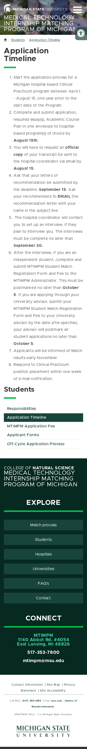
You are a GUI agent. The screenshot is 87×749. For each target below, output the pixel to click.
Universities (43, 569)
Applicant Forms (23, 435)
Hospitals (43, 554)
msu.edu (56, 701)
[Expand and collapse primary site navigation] (77, 10)
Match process (43, 525)
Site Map (53, 684)
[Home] (5, 40)
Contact (43, 598)
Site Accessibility (53, 690)
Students (43, 540)
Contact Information (27, 684)
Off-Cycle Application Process (36, 444)
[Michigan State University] (43, 733)
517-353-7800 (43, 652)
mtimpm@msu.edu (43, 661)
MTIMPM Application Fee (31, 426)
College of (39, 468)
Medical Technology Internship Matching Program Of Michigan (40, 23)
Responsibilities (21, 409)
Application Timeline (26, 417)
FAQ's (43, 583)
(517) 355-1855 (31, 701)
